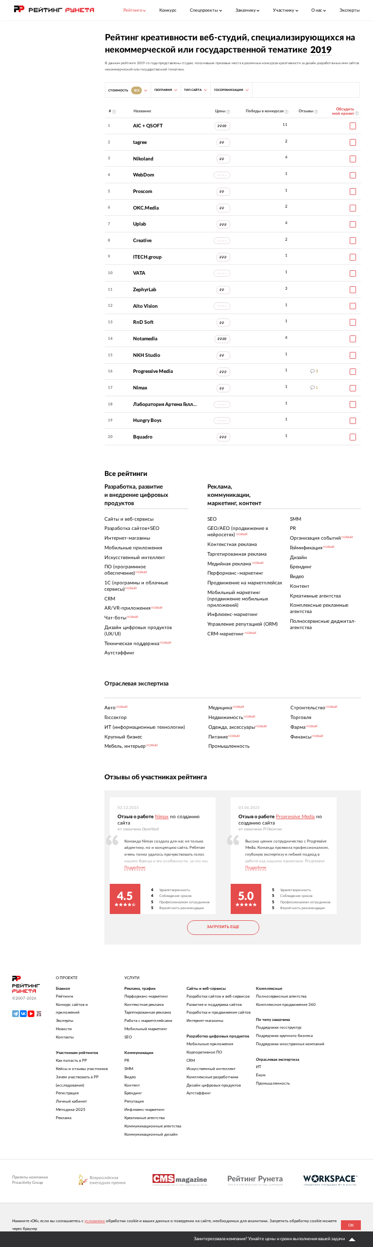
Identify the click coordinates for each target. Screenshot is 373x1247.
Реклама (63, 1118)
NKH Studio (146, 355)
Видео (130, 1077)
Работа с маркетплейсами (148, 1021)
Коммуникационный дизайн (151, 1134)
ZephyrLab (144, 289)
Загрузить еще (223, 927)
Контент (132, 1085)
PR (126, 1060)
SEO (128, 1037)
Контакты (65, 1037)
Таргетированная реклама (147, 1012)
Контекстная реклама (144, 1004)
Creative (142, 240)
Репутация (134, 1101)
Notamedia (145, 338)
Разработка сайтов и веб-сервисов (218, 996)
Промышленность (273, 1083)
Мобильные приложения (209, 1044)
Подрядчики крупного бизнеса (284, 1036)
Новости (64, 1029)
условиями (95, 1221)
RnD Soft (143, 322)
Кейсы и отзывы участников (82, 1069)
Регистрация (67, 1093)
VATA (139, 273)
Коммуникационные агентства (152, 1126)
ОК (351, 1225)
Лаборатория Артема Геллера (165, 404)
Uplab (139, 224)
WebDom (143, 175)
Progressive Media (153, 371)
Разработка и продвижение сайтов (218, 1012)
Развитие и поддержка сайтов (214, 1004)
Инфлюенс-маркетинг (144, 1109)
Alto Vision (145, 306)
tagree (140, 142)
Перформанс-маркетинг (146, 996)
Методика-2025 (70, 1109)
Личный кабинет (71, 1101)
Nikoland (143, 159)
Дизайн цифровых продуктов (213, 1085)
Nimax (140, 388)
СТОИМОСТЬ (123, 90)
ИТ (258, 1067)
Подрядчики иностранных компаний (290, 1044)
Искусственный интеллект (211, 1069)
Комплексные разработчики (212, 1077)
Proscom (142, 191)
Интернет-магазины (204, 1021)
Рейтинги (64, 996)
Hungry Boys (147, 420)
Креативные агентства (144, 1118)
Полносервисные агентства (281, 996)
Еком (261, 1075)
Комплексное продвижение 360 (286, 1004)
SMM (128, 1069)
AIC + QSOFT (148, 125)
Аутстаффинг (198, 1093)
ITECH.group (147, 257)
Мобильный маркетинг (145, 1029)
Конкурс (167, 10)
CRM (190, 1060)
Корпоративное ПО (204, 1052)
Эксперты (349, 10)
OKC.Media (146, 208)
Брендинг (133, 1093)
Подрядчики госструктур (278, 1027)
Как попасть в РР (71, 1060)
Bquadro (143, 437)
